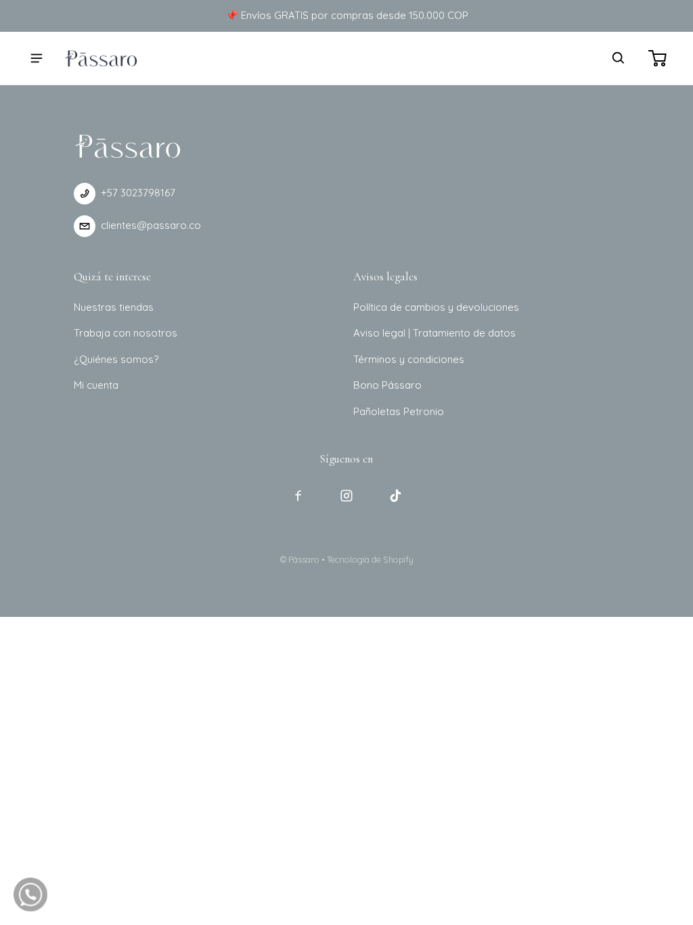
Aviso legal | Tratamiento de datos (434, 332)
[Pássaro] (101, 57)
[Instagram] (346, 496)
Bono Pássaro (387, 385)
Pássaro (303, 559)
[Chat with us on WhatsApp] (30, 894)
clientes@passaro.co (151, 225)
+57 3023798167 (138, 192)
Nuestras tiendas (114, 307)
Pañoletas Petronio (398, 411)
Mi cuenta (96, 385)
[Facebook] (298, 496)
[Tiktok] (395, 496)
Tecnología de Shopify (370, 559)
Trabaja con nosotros (125, 332)
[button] (619, 58)
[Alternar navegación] (36, 58)
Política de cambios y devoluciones (436, 307)
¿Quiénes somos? (116, 359)
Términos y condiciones (408, 359)
